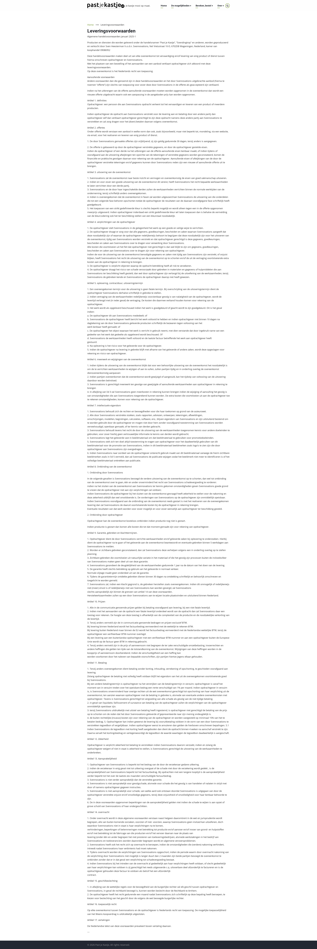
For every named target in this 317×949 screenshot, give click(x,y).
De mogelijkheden (181, 5)
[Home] (105, 5)
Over (220, 5)
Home (164, 5)
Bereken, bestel (204, 5)
